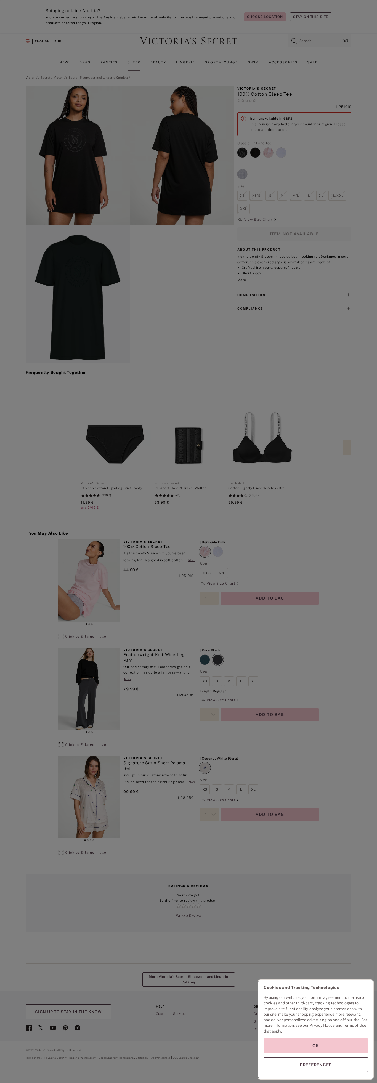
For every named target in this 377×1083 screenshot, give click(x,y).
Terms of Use (354, 1025)
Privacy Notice (322, 1025)
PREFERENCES (316, 1064)
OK (315, 1045)
